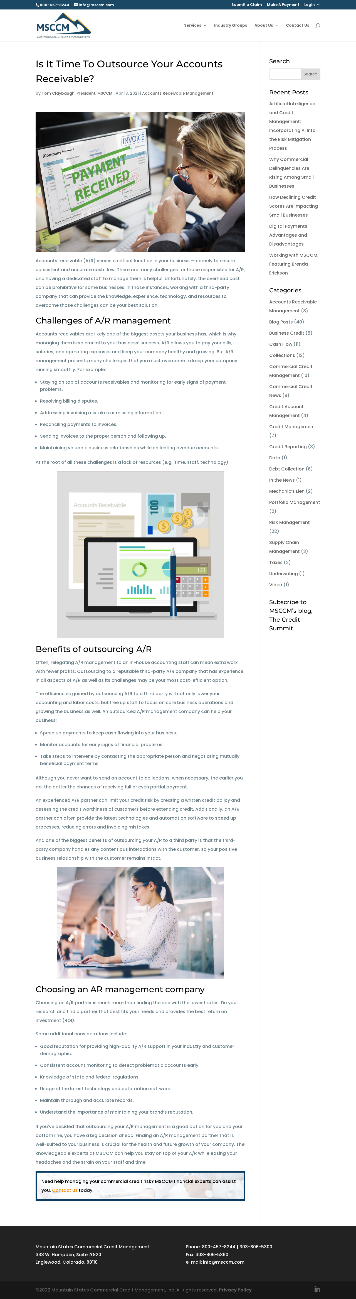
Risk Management (289, 522)
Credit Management (292, 426)
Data (274, 458)
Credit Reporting (288, 446)
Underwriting (283, 573)
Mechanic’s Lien (287, 491)
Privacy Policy (235, 1290)
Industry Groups (230, 25)
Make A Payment (283, 5)
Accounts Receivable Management (177, 93)
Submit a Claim (246, 5)
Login (309, 5)
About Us (263, 25)
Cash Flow (280, 344)
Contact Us (297, 25)
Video (275, 585)
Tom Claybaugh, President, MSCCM (77, 93)
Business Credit (286, 333)
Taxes (276, 562)
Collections (282, 355)
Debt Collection (287, 469)
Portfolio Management (294, 502)
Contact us (65, 1190)
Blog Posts (281, 322)
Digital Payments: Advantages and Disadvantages (288, 235)
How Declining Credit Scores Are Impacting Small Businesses (293, 206)
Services (192, 25)
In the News (282, 480)
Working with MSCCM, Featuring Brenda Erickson (293, 264)
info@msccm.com (223, 1262)
